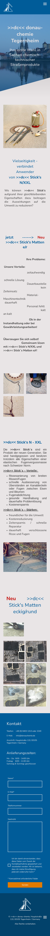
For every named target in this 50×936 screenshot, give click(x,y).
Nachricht (12, 819)
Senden (25, 885)
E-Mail (11, 792)
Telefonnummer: (15, 805)
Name (11, 778)
